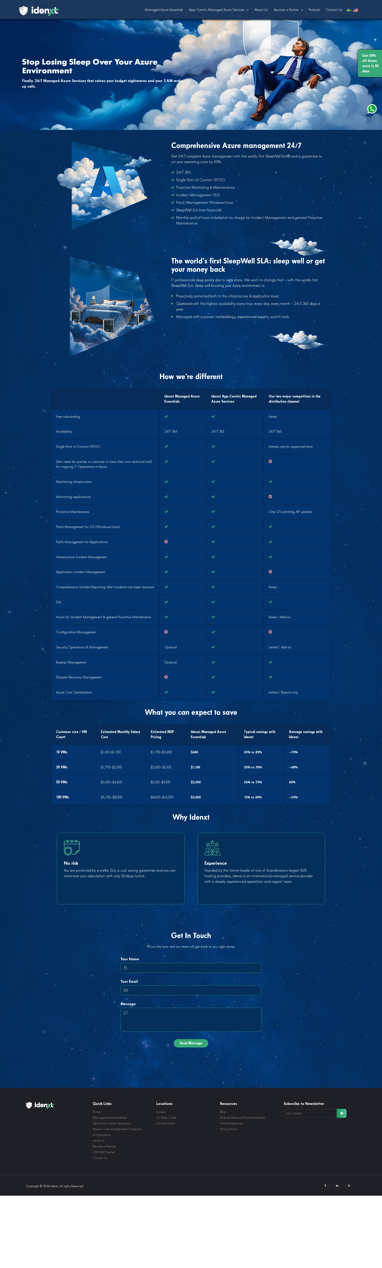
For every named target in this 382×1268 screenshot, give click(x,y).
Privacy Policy (228, 1129)
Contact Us (334, 10)
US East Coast (165, 1123)
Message (128, 1004)
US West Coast (166, 1117)
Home (96, 1112)
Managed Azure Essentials (164, 10)
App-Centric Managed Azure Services (216, 10)
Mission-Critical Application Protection (117, 1129)
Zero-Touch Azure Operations (112, 1123)
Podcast (314, 10)
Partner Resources (231, 1123)
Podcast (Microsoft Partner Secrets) (242, 1117)
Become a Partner (286, 10)
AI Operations (102, 1135)
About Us (261, 10)
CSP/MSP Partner (104, 1152)
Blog (223, 1112)
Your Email (129, 981)
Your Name (130, 959)
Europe (161, 1112)
